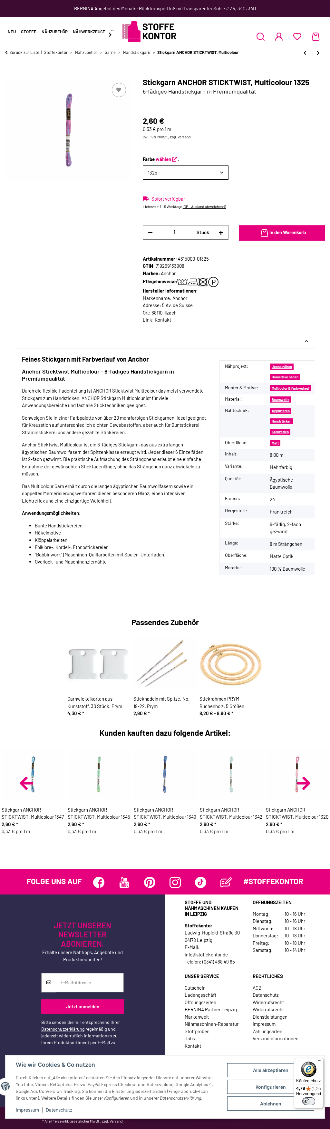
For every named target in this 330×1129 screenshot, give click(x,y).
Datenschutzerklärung (62, 1029)
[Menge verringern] (150, 232)
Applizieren (281, 411)
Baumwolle (280, 399)
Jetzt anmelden (82, 1007)
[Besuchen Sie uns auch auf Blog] (226, 882)
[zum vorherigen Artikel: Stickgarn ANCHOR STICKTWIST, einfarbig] (305, 53)
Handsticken (281, 421)
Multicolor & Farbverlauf (290, 388)
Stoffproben (197, 1031)
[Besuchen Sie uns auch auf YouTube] (124, 882)
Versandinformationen (275, 1038)
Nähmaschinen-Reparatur (211, 1024)
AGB (257, 988)
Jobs (190, 1038)
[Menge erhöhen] (221, 232)
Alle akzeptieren (270, 1070)
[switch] (308, 1101)
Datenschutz (59, 1110)
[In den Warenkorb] (10, 74)
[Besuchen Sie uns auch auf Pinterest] (149, 882)
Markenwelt (197, 1017)
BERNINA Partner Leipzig (211, 1009)
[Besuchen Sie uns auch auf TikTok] (200, 882)
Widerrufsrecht (268, 1002)
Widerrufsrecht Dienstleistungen (270, 1013)
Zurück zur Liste (24, 52)
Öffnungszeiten (200, 1002)
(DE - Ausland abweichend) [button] (204, 206)
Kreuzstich (280, 432)
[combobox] (186, 172)
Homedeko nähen (285, 377)
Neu (12, 31)
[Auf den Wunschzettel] (119, 90)
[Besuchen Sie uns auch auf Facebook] (99, 882)
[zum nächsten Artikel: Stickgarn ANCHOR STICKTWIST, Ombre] (318, 53)
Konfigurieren (271, 1087)
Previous (26, 783)
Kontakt (163, 320)
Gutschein (195, 988)
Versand (184, 137)
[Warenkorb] (315, 36)
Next (303, 783)
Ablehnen (270, 1103)
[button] (260, 36)
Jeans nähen (282, 367)
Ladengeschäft (200, 995)
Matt (275, 443)
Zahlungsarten (267, 1031)
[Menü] (320, 1062)
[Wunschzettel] (297, 36)
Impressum (27, 1110)
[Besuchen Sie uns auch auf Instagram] (175, 882)
